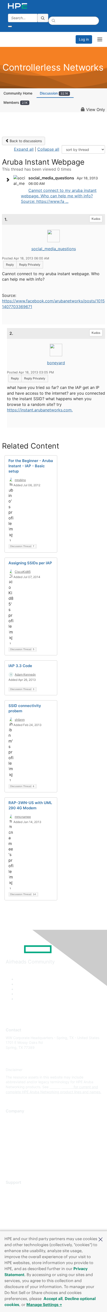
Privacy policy (17, 1148)
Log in (84, 39)
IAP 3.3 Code (20, 665)
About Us (13, 1119)
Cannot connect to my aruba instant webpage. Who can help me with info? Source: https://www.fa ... (59, 196)
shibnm (20, 719)
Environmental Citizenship (27, 1141)
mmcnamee (23, 817)
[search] (42, 18)
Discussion (54, 93)
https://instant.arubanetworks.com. (40, 409)
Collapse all (48, 149)
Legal (10, 1163)
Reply (10, 264)
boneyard (56, 362)
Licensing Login (18, 1219)
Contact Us (15, 1133)
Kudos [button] (96, 219)
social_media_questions (53, 248)
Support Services (20, 1190)
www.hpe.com (61, 1087)
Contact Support (19, 1197)
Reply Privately (29, 264)
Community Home (17, 93)
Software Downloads (22, 1212)
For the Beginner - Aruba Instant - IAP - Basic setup (30, 466)
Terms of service (19, 1156)
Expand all (24, 149)
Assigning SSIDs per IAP (30, 563)
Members (15, 102)
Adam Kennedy (25, 674)
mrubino (20, 480)
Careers (12, 1126)
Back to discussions (25, 141)
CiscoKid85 (23, 572)
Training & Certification (24, 1204)
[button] (101, 1239)
